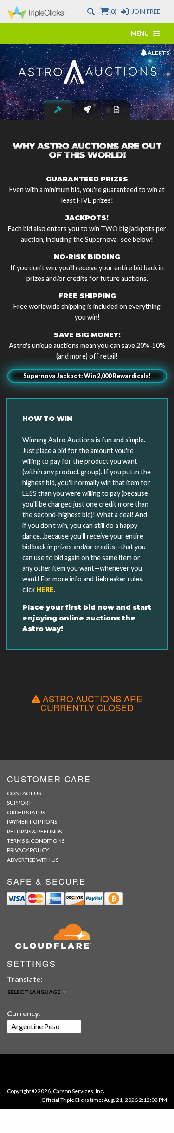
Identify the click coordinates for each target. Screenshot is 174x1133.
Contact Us (24, 793)
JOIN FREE (145, 11)
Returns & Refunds (34, 831)
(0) (112, 11)
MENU (142, 33)
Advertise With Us (32, 859)
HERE (45, 589)
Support (19, 802)
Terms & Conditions (35, 840)
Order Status (26, 812)
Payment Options (32, 821)
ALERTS (157, 52)
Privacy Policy (28, 849)
